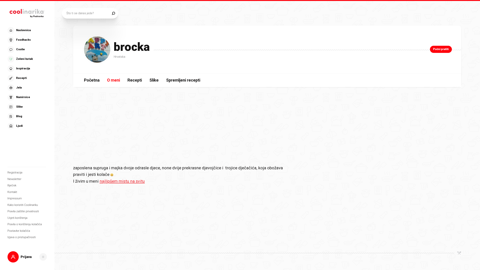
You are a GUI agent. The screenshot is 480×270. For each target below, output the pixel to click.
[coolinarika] (27, 12)
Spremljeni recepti (183, 80)
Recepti (135, 80)
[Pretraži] (113, 13)
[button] (27, 78)
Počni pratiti (441, 49)
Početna (92, 80)
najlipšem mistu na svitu (122, 181)
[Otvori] (43, 257)
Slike (154, 80)
